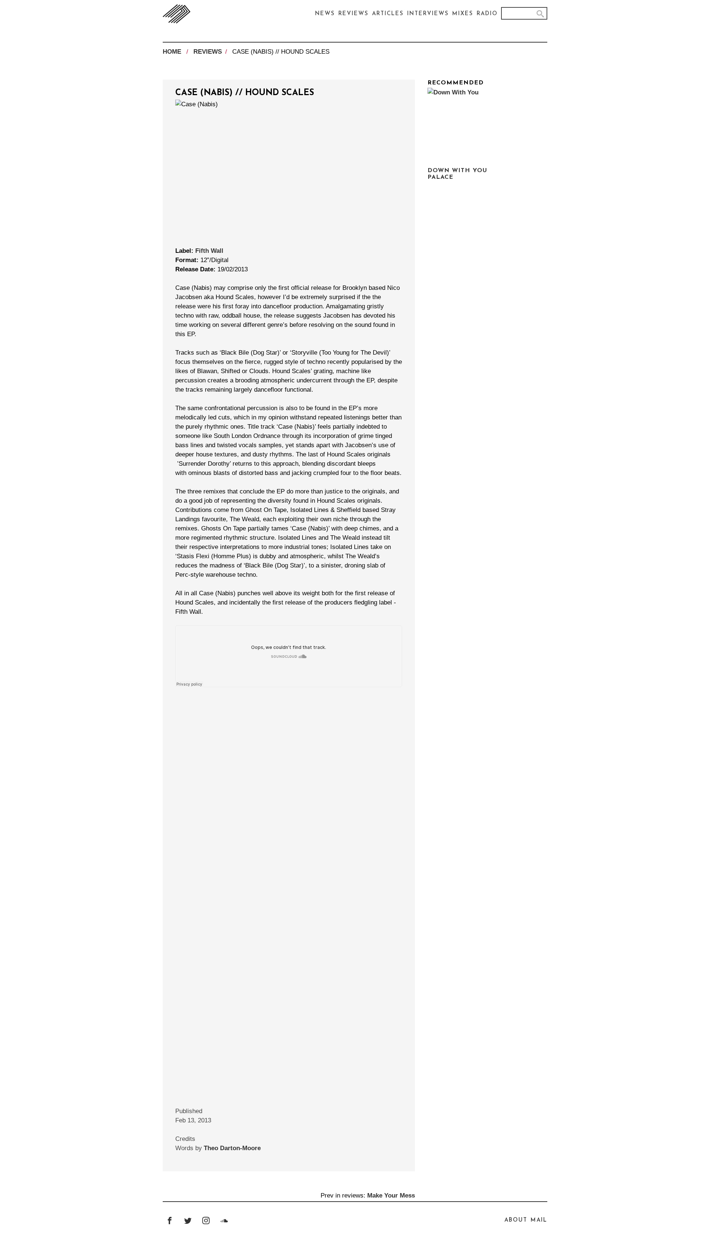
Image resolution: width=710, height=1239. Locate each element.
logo (176, 14)
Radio (487, 14)
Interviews (428, 14)
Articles (388, 14)
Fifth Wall (209, 250)
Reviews (353, 14)
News (325, 14)
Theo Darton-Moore (232, 1148)
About (515, 1220)
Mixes (462, 14)
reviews (207, 51)
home (172, 51)
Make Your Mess (391, 1195)
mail (539, 1220)
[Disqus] (288, 782)
